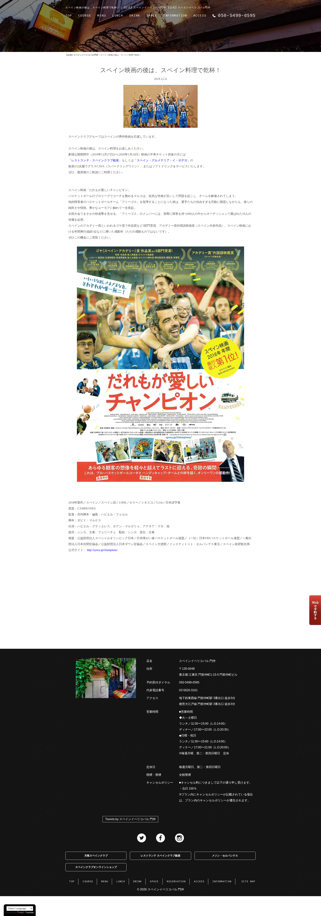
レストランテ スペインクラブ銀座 (160, 855)
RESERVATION (176, 881)
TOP (68, 15)
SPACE (151, 15)
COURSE (84, 15)
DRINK (134, 15)
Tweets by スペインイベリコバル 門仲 (130, 819)
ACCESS (199, 15)
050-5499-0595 (189, 682)
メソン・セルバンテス (225, 855)
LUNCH (117, 15)
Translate (29, 912)
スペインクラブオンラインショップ (96, 867)
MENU (101, 15)
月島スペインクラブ (96, 855)
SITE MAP (248, 881)
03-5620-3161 (188, 690)
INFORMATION (175, 15)
